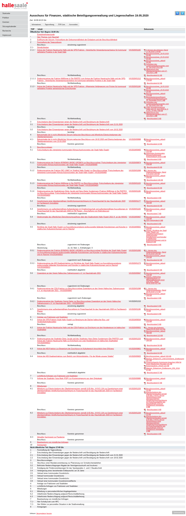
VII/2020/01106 (135, 191)
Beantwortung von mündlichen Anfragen (52, 442)
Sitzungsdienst (41, 513)
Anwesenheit (73, 24)
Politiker (5, 18)
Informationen (36, 24)
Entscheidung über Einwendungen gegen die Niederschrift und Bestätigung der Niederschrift (73, 122)
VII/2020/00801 (135, 349)
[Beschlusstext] (145, 75)
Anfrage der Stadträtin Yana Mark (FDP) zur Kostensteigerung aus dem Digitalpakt (69, 378)
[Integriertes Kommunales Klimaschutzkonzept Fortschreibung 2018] (145, 153)
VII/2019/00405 (135, 150)
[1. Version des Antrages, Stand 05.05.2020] (145, 328)
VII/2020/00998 (135, 139)
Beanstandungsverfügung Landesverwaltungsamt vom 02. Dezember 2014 (156, 98)
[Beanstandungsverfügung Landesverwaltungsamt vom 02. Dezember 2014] (145, 97)
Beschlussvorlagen (44, 147)
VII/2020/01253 (135, 339)
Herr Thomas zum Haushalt (48, 37)
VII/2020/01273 (135, 263)
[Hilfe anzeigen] (182, 13)
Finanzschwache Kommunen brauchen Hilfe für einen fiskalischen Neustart (163, 363)
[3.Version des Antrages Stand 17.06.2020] (145, 50)
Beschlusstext (154, 75)
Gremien (5, 22)
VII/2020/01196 (135, 309)
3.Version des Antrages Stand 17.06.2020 (157, 50)
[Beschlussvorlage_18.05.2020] (145, 54)
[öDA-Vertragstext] (145, 220)
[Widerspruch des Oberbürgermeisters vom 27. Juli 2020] (145, 69)
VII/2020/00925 (135, 356)
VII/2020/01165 (135, 50)
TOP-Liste (61, 24)
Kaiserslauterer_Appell (157, 366)
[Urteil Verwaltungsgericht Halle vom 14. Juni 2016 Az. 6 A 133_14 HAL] (145, 107)
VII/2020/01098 (135, 289)
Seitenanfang (178, 513)
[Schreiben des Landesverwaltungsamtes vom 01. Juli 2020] (145, 64)
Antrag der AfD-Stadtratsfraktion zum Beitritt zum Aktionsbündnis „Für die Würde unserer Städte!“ (75, 356)
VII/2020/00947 (135, 273)
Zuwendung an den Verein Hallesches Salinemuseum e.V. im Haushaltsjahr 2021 (69, 273)
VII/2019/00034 (135, 320)
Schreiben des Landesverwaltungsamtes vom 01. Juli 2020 (157, 65)
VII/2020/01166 (135, 86)
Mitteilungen (42, 386)
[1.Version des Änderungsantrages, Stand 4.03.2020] (145, 171)
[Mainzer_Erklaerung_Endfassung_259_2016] (145, 368)
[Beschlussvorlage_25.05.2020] (145, 57)
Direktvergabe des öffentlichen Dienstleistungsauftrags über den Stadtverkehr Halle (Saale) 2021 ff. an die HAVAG (82, 217)
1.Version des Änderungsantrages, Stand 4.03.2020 (156, 172)
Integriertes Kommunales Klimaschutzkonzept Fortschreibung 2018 (156, 155)
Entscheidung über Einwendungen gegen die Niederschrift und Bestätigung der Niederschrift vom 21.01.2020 (80, 124)
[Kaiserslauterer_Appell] (145, 366)
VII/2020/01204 (135, 413)
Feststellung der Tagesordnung (49, 42)
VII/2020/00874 (135, 163)
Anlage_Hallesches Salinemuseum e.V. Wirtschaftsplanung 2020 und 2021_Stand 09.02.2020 (155, 280)
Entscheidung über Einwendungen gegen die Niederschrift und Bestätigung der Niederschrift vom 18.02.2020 (80, 130)
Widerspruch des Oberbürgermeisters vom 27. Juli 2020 (156, 71)
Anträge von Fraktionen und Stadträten (52, 317)
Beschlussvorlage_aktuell (158, 356)
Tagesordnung (49, 24)
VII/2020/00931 (135, 328)
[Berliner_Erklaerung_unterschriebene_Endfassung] (145, 359)
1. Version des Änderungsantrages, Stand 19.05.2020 (156, 290)
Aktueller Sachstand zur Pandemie (51, 437)
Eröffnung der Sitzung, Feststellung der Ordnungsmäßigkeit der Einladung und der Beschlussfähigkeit (77, 40)
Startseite (6, 13)
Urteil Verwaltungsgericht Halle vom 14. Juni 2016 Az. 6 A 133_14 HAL (157, 109)
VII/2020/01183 (135, 209)
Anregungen (42, 445)
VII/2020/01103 (135, 183)
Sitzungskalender (9, 26)
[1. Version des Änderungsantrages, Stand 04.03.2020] (145, 250)
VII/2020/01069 (135, 170)
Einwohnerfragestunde (46, 34)
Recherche (6, 31)
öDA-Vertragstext (154, 220)
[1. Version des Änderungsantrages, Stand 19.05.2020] (145, 289)
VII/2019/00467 (135, 217)
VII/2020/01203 (135, 389)
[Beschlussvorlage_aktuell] (145, 61)
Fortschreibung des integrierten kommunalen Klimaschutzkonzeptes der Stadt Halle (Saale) (73, 150)
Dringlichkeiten (43, 47)
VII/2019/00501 (135, 227)
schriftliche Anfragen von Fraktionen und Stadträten (57, 376)
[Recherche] (177, 13)
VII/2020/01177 (135, 201)
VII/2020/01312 (135, 79)
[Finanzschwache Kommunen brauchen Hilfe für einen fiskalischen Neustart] (145, 362)
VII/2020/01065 (135, 250)
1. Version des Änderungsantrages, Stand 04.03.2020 (156, 252)
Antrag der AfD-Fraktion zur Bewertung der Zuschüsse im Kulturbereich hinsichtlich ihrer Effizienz (75, 349)
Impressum (6, 35)
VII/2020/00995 (135, 378)
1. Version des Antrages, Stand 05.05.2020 (155, 328)
